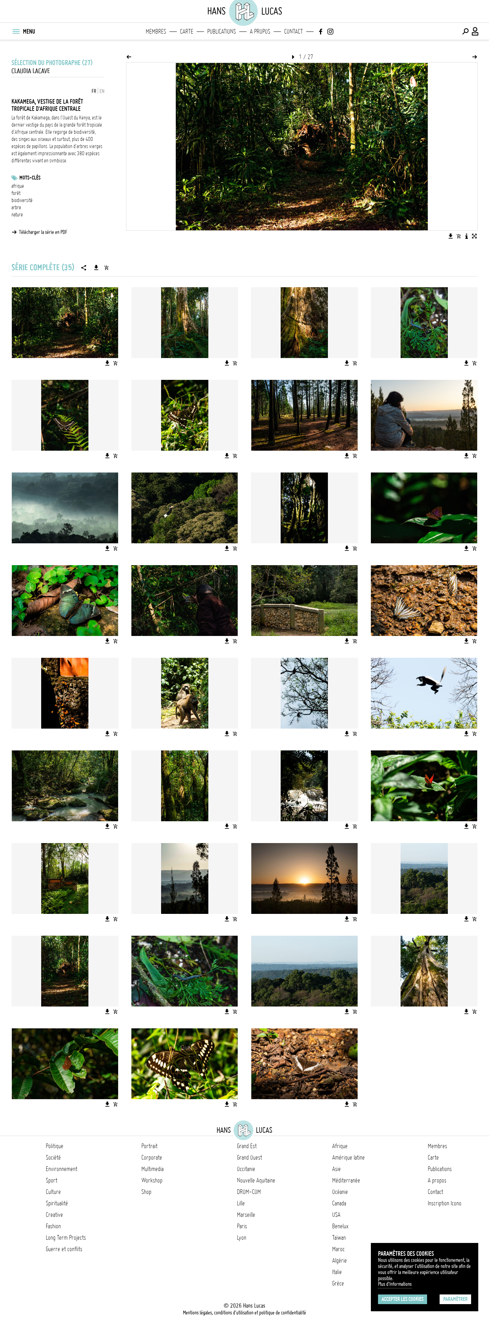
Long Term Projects (66, 1237)
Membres (156, 31)
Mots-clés (29, 178)
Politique (54, 1146)
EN (102, 91)
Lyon (241, 1237)
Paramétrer (455, 1299)
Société (53, 1157)
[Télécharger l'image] (450, 236)
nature (17, 214)
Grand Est (247, 1146)
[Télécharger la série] (96, 267)
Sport (51, 1180)
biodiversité (22, 200)
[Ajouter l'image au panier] (458, 236)
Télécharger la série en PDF (43, 232)
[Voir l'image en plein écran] (474, 236)
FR (94, 91)
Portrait (149, 1146)
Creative (54, 1214)
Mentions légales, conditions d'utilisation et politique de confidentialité (244, 1312)
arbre (16, 207)
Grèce (338, 1283)
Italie (337, 1272)
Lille (241, 1203)
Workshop (152, 1180)
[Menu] (16, 31)
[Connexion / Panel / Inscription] (475, 31)
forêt (15, 193)
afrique (17, 186)
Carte (186, 31)
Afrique (340, 1146)
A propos (260, 31)
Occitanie (246, 1168)
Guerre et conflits (64, 1249)
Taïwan (339, 1237)
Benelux (340, 1226)
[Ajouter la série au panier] (106, 267)
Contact (293, 31)
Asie (336, 1168)
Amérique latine (348, 1157)
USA (336, 1214)
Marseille (246, 1214)
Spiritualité (57, 1203)
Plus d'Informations (395, 1284)
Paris (242, 1226)
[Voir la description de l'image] (466, 236)
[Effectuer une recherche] (465, 31)
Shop (146, 1191)
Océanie (340, 1191)
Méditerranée (346, 1180)
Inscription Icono (444, 1203)
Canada (339, 1203)
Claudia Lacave (30, 71)
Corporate (151, 1157)
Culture (53, 1191)
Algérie (339, 1260)
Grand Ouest (249, 1157)
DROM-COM (249, 1191)
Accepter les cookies (402, 1299)
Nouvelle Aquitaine (256, 1180)
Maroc (338, 1249)
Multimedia (152, 1168)
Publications (221, 31)
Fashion (53, 1226)
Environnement (61, 1168)
